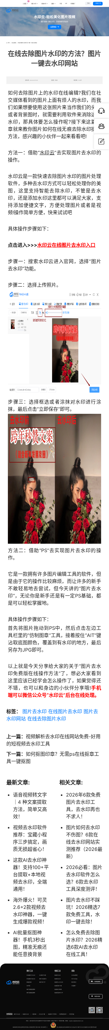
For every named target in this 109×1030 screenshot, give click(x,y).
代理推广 (73, 986)
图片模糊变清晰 (31, 989)
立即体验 (53, 27)
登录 (88, 3)
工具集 (25, 3)
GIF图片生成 (42, 975)
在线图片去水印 (65, 711)
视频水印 (43, 4)
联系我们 (73, 982)
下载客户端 (98, 3)
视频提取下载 (58, 986)
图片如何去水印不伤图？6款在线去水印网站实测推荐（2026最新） (84, 841)
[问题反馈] (101, 141)
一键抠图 (33, 1014)
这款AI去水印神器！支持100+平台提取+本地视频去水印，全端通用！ (31, 874)
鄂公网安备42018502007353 (64, 1027)
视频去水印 (57, 975)
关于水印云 (74, 979)
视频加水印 (57, 979)
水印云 (47, 153)
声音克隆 (71, 1014)
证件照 (28, 986)
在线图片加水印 (31, 979)
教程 (52, 4)
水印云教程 (14, 42)
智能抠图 (29, 982)
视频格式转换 (58, 989)
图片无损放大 (43, 979)
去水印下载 (42, 1014)
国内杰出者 (94, 1027)
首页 (8, 42)
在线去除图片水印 (46, 719)
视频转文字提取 (52, 1014)
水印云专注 (74, 1027)
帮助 (72, 971)
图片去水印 (34, 711)
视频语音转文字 (58, 992)
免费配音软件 (63, 1014)
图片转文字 (42, 982)
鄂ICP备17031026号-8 (41, 1027)
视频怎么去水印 (58, 982)
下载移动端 (97, 996)
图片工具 (30, 971)
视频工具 (57, 971)
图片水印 (33, 4)
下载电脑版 (97, 981)
